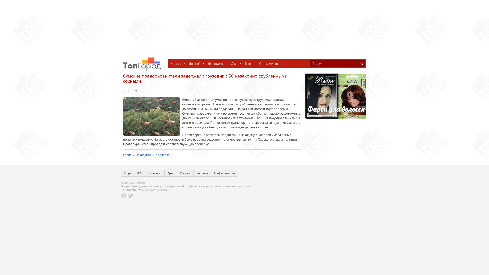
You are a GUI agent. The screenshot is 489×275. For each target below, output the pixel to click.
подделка (163, 155)
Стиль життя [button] (268, 63)
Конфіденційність (224, 173)
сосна (127, 155)
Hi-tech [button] (175, 63)
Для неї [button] (194, 63)
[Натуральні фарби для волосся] (335, 96)
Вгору (127, 173)
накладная (143, 155)
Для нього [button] (215, 63)
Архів (171, 173)
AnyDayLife (144, 189)
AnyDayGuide (159, 189)
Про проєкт (154, 173)
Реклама (185, 173)
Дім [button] (233, 63)
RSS (139, 173)
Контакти (202, 173)
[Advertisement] (114, 26)
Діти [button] (248, 63)
